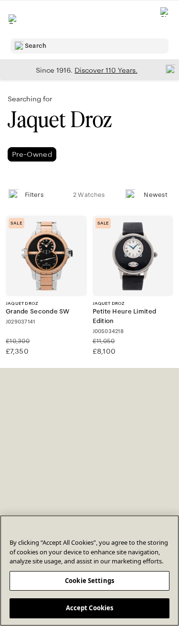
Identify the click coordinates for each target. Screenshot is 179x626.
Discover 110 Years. (105, 70)
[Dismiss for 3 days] (167, 69)
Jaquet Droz (60, 120)
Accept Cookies (90, 608)
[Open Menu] (13, 19)
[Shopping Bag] (165, 19)
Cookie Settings (89, 580)
